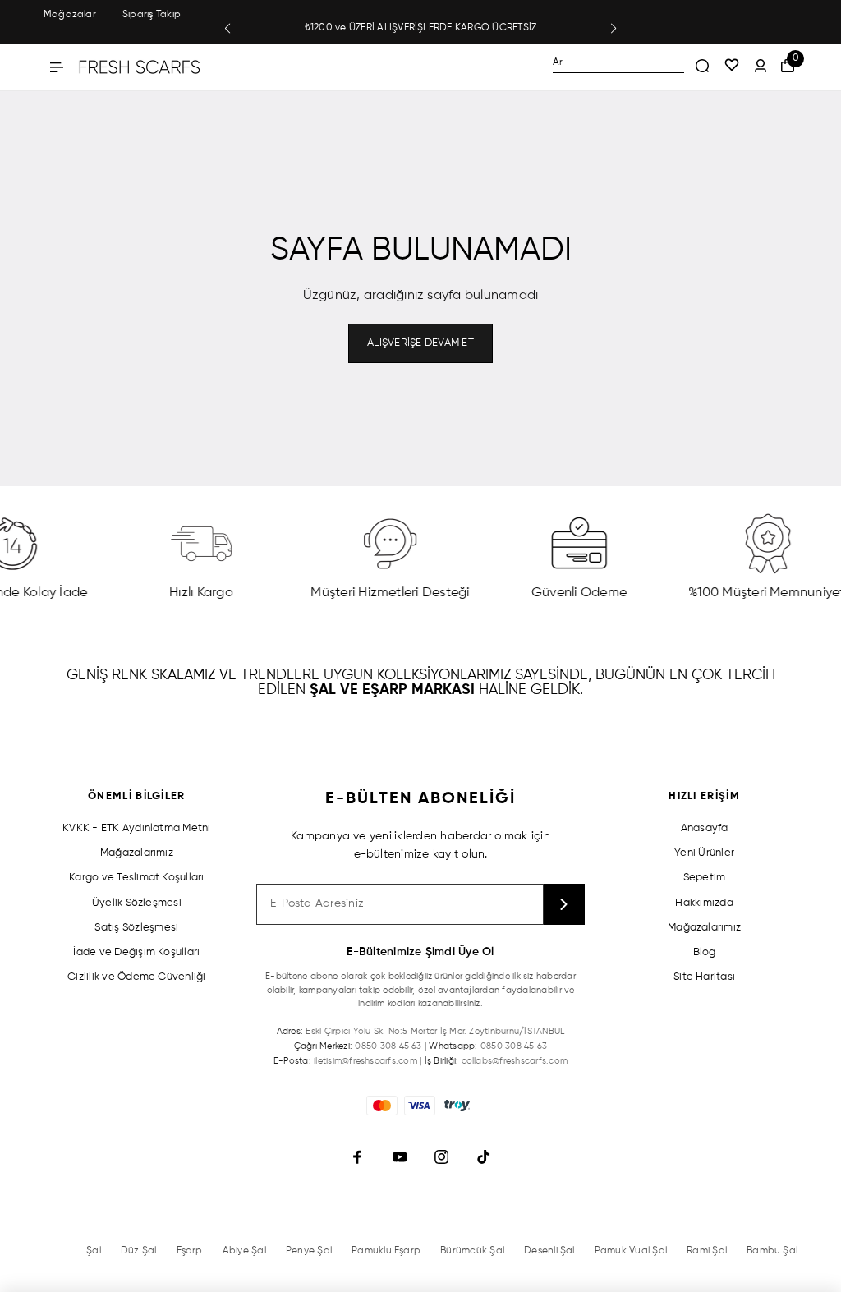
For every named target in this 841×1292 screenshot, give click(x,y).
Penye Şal (309, 1251)
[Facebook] (357, 1157)
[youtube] (399, 1157)
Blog (704, 952)
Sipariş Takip (151, 15)
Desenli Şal (549, 1251)
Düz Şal (139, 1251)
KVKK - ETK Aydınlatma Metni (136, 828)
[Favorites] (731, 66)
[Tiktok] (483, 1157)
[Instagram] (441, 1157)
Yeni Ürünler (704, 853)
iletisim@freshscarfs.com (365, 1060)
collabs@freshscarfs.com (515, 1060)
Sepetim (704, 877)
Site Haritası (704, 977)
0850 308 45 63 (388, 1046)
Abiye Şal (244, 1251)
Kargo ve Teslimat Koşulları (136, 877)
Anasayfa (704, 828)
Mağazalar (70, 15)
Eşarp (190, 1251)
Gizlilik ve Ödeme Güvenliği (136, 977)
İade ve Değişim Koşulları (136, 952)
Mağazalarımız (136, 853)
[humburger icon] (57, 67)
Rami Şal (707, 1251)
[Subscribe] (564, 904)
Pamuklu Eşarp (386, 1251)
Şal (93, 1251)
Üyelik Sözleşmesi (137, 903)
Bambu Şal (772, 1251)
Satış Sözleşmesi (136, 927)
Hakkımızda (704, 903)
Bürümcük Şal (472, 1251)
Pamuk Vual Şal (631, 1251)
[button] (227, 29)
